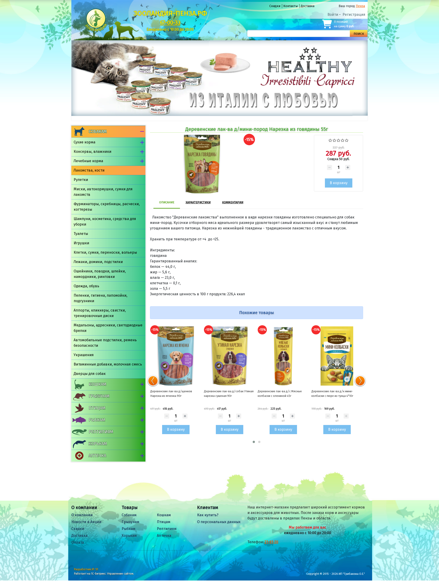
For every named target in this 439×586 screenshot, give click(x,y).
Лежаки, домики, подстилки (98, 262)
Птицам (97, 408)
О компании (82, 515)
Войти (332, 14)
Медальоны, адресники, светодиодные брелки (108, 328)
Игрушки (81, 243)
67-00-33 (170, 22)
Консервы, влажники (92, 151)
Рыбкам (97, 419)
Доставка (307, 6)
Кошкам (97, 384)
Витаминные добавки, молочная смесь (108, 364)
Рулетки (81, 179)
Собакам (98, 131)
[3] (338, 140)
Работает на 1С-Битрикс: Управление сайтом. (104, 573)
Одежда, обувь (86, 286)
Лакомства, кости (89, 170)
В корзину (176, 429)
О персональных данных (219, 522)
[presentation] (153, 380)
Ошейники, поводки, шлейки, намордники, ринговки (100, 274)
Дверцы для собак (90, 373)
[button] (254, 442)
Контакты (290, 6)
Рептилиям (101, 431)
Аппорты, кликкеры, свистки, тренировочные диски (100, 313)
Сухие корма (84, 142)
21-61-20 (271, 542)
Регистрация (354, 14)
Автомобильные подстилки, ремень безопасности (105, 343)
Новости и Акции (86, 522)
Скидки (274, 6)
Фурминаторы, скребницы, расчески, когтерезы (107, 207)
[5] (346, 140)
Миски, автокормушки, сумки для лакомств (103, 192)
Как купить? (207, 515)
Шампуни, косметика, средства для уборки (105, 221)
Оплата (77, 542)
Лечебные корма (88, 161)
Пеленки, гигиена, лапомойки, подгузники (100, 298)
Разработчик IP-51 (86, 569)
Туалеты (81, 233)
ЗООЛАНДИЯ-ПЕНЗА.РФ (170, 13)
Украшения (84, 355)
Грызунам (99, 396)
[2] (334, 140)
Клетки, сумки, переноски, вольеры (105, 252)
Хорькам (98, 443)
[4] (342, 140)
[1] (330, 140)
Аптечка (97, 455)
